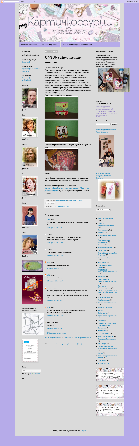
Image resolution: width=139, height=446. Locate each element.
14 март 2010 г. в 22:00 (55, 315)
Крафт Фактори (104, 297)
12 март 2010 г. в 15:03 (55, 255)
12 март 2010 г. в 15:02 (55, 243)
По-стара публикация (83, 337)
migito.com (101, 276)
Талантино (102, 328)
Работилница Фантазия (107, 303)
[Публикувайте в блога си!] (48, 203)
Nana (48, 219)
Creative (49, 288)
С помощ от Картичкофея (107, 258)
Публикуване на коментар (56, 333)
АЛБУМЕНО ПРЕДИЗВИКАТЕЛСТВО (107, 271)
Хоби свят (102, 330)
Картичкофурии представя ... (104, 241)
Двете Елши (102, 250)
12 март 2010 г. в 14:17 (55, 228)
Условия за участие (49, 44)
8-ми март (102, 262)
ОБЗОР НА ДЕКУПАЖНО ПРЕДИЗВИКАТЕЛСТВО (107, 291)
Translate (37, 374)
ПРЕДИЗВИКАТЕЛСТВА (61, 206)
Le (47, 234)
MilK (48, 307)
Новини (100, 233)
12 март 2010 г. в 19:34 (55, 268)
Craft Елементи (103, 333)
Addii (48, 262)
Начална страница (29, 44)
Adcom (100, 353)
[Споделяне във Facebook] (52, 203)
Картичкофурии (27, 62)
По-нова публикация (52, 337)
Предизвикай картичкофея (107, 316)
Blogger (83, 430)
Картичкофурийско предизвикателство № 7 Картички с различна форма (68, 189)
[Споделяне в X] (50, 203)
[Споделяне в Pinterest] (54, 203)
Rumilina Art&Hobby (105, 307)
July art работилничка (106, 336)
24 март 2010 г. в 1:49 (55, 328)
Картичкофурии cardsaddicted (27, 79)
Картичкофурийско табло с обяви (107, 357)
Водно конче (102, 313)
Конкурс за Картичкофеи (107, 339)
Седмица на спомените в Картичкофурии (107, 324)
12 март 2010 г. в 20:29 (55, 300)
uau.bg (100, 310)
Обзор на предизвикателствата (106, 224)
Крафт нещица (103, 300)
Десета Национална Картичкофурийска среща (107, 347)
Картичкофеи (103, 230)
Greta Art (101, 245)
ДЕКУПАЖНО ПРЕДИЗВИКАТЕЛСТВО (107, 280)
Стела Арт (102, 360)
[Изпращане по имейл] (46, 203)
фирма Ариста (103, 363)
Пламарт (101, 320)
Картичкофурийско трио (107, 235)
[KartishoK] (33, 335)
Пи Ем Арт (102, 343)
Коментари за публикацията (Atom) (69, 344)
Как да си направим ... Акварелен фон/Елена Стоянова (104, 175)
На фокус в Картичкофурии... (104, 287)
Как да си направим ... (106, 247)
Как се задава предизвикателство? (78, 44)
